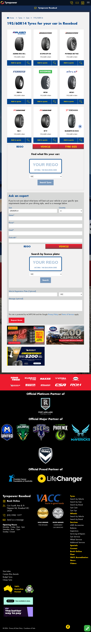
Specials (74, 545)
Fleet (72, 554)
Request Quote (16, 320)
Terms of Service (68, 314)
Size (10, 208)
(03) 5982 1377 (14, 515)
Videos (73, 563)
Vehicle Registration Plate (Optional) (22, 291)
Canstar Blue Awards (11, 574)
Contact (73, 548)
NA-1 (19, 131)
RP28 (45, 92)
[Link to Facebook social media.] (68, 627)
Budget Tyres (7, 577)
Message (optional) (16, 299)
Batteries (73, 528)
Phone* (11, 223)
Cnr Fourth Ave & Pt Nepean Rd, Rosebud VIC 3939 (18, 508)
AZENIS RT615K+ (19, 54)
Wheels (73, 513)
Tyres (72, 496)
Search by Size (76, 502)
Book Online (76, 551)
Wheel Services (76, 539)
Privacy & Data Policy (16, 628)
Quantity (62, 208)
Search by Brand (76, 505)
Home (11, 18)
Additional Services (77, 542)
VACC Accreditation (79, 557)
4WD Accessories (77, 525)
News (72, 560)
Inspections (74, 531)
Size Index (7, 571)
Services (74, 522)
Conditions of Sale (29, 628)
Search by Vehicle (77, 499)
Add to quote (16, 63)
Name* (11, 215)
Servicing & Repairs (77, 534)
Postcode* (12, 237)
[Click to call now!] (71, 3)
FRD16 (19, 92)
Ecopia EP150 (45, 54)
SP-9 (45, 131)
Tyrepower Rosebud (47, 8)
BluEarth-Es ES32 (72, 131)
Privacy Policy (53, 314)
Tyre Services (75, 537)
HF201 (71, 92)
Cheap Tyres (7, 580)
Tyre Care (73, 508)
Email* (11, 230)
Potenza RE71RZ (71, 54)
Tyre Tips (73, 510)
